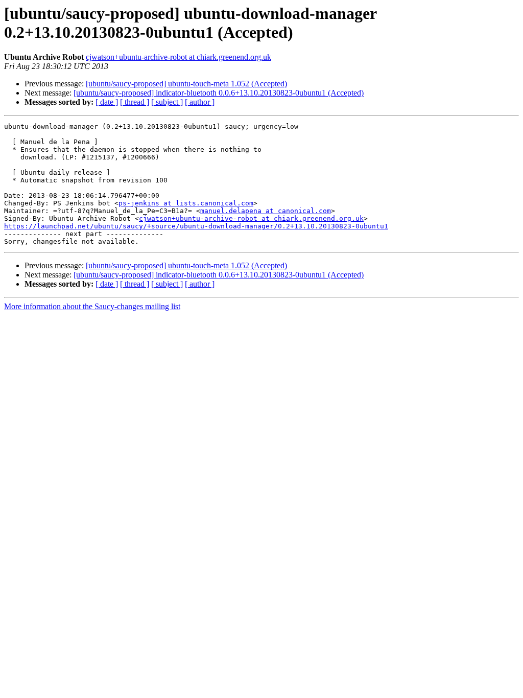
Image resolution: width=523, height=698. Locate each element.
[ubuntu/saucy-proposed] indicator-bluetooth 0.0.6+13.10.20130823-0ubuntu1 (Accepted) (219, 92)
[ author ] (200, 102)
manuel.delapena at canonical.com (265, 211)
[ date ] (107, 102)
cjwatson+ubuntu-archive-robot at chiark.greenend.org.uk (178, 57)
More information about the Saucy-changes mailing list (92, 306)
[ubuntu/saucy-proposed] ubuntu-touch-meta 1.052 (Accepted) (186, 83)
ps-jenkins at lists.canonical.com (185, 203)
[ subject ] (167, 102)
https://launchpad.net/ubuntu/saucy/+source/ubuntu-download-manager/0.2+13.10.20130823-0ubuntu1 (196, 226)
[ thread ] (134, 102)
